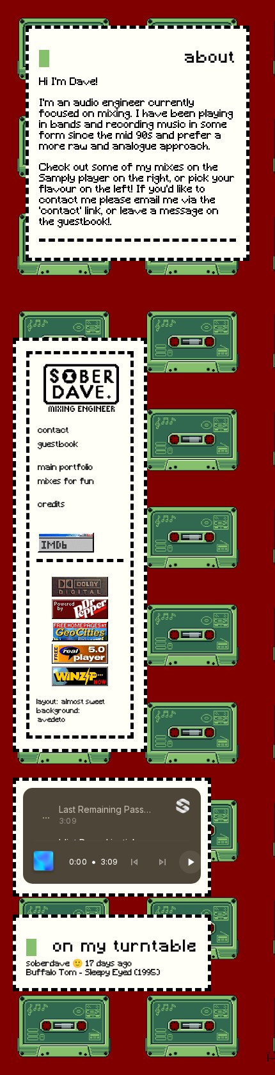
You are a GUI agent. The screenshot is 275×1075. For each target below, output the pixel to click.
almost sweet (83, 702)
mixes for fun (66, 482)
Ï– (271, 1059)
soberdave (48, 964)
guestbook (58, 445)
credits (51, 505)
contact (53, 431)
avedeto (51, 720)
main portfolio (65, 468)
